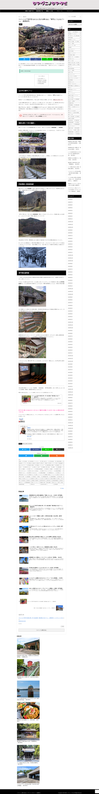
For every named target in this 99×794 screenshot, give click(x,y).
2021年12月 (70, 355)
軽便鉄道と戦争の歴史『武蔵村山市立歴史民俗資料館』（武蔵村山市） (74, 143)
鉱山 (24, 443)
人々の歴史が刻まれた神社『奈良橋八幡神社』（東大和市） (74, 167)
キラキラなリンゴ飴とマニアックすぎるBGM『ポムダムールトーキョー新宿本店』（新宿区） (74, 190)
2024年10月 (70, 260)
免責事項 (38, 792)
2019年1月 (70, 445)
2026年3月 (70, 213)
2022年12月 (70, 322)
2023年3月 (70, 313)
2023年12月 (70, 288)
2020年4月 (70, 411)
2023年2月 (70, 316)
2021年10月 (70, 361)
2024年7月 (70, 269)
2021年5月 (70, 375)
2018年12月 (70, 447)
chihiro (29, 427)
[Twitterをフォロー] (27, 439)
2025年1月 (70, 252)
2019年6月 (70, 439)
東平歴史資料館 (41, 83)
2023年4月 (70, 311)
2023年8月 (70, 299)
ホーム (19, 792)
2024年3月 (70, 280)
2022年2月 (70, 350)
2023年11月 (70, 291)
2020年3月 (70, 414)
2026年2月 (70, 216)
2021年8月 (70, 366)
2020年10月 (70, 394)
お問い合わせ (24, 792)
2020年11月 (70, 392)
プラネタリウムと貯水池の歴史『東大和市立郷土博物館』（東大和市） (74, 173)
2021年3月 (70, 380)
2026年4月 (70, 210)
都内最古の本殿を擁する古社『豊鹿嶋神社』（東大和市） (74, 163)
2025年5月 (70, 241)
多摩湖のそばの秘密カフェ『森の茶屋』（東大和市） (74, 159)
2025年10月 (70, 227)
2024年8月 (70, 266)
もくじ (40, 76)
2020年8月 (70, 400)
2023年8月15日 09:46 (22, 621)
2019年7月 (70, 436)
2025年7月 (70, 235)
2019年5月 (70, 442)
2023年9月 (70, 297)
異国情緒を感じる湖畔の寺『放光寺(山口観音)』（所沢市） (74, 148)
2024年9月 (70, 263)
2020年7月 (70, 403)
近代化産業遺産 (29, 443)
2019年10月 (70, 428)
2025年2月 (70, 249)
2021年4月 (70, 378)
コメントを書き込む (41, 630)
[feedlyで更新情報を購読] (29, 439)
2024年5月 (70, 274)
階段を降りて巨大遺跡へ (42, 80)
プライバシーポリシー (32, 792)
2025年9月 (70, 230)
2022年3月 (70, 347)
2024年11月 (70, 258)
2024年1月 (70, 285)
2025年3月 (70, 246)
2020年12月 (70, 389)
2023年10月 (70, 294)
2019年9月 (70, 431)
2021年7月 (70, 369)
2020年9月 (70, 397)
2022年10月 (70, 327)
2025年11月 (70, 224)
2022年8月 (70, 333)
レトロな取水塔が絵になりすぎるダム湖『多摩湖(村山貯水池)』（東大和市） (74, 154)
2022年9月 (70, 330)
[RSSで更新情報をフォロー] (31, 439)
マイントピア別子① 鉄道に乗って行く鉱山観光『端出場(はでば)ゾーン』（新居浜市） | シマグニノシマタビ (41, 617)
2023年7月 (70, 302)
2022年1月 (70, 352)
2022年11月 (70, 325)
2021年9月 (70, 364)
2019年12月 (70, 422)
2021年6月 (70, 372)
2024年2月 (70, 283)
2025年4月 (70, 244)
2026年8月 (70, 199)
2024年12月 (70, 255)
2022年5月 (70, 341)
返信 (63, 626)
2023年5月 (70, 308)
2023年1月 (70, 319)
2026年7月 (70, 202)
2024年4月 (70, 277)
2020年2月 (70, 417)
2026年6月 (70, 204)
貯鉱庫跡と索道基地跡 (42, 81)
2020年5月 (70, 408)
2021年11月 (70, 358)
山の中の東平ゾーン (41, 78)
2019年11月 (70, 425)
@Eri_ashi (29, 436)
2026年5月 (70, 207)
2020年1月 (70, 419)
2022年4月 (70, 344)
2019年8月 (70, 433)
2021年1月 (70, 386)
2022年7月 (70, 336)
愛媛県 (21, 443)
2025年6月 (70, 238)
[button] (80, 16)
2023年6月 (70, 305)
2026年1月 (70, 218)
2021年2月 (70, 383)
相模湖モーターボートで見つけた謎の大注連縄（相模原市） (74, 184)
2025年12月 (70, 221)
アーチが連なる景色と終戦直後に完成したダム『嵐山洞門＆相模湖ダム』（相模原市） (74, 179)
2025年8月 (70, 232)
